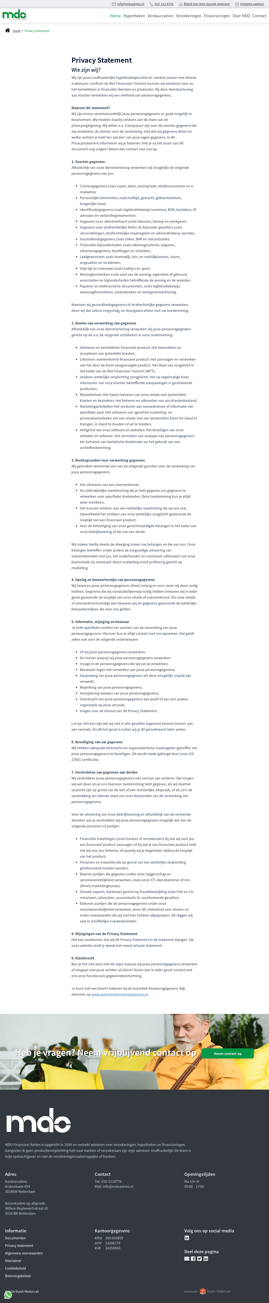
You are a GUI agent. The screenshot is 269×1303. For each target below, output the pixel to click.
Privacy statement (19, 1245)
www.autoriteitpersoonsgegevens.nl (119, 994)
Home (115, 15)
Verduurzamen (161, 15)
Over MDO (241, 15)
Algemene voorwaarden (24, 1252)
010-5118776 (110, 1181)
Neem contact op (228, 1053)
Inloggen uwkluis (252, 4)
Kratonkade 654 (17, 1186)
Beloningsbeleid (18, 1275)
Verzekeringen (188, 15)
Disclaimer (13, 1260)
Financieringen (217, 15)
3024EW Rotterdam (20, 1191)
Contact (259, 15)
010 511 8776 (164, 4)
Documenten (15, 1237)
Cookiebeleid (15, 1268)
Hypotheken (134, 15)
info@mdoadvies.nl (130, 4)
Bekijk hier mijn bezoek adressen (207, 4)
